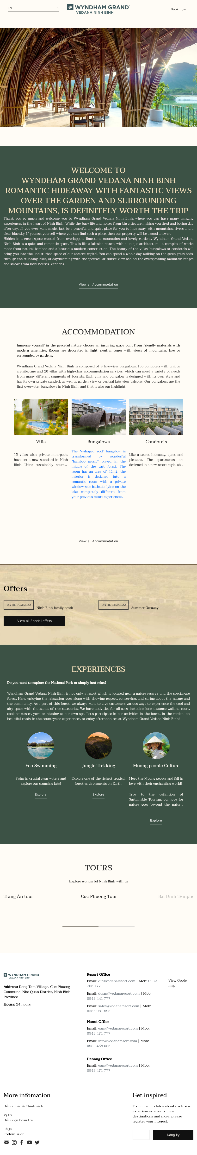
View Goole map (177, 983)
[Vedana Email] (6, 1142)
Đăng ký (173, 1135)
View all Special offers (34, 621)
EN (10, 8)
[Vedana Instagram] (14, 1142)
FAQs (8, 1129)
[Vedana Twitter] (37, 1142)
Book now (178, 9)
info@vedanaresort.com (117, 1041)
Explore (41, 794)
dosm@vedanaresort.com (119, 993)
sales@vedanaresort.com (118, 1006)
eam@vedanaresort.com (118, 1028)
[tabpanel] (98, 77)
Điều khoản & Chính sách (23, 1106)
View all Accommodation (98, 284)
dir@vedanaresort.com (116, 981)
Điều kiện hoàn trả (18, 1120)
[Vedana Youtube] (29, 1142)
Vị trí (8, 1115)
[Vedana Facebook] (22, 1142)
